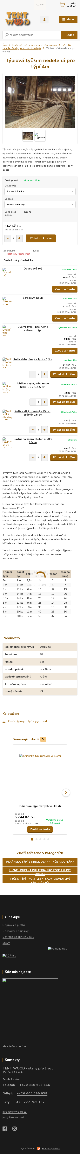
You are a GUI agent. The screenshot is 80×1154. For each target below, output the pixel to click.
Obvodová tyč (32, 268)
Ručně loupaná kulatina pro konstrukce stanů (40, 871)
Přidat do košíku (41, 238)
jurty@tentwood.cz (15, 1117)
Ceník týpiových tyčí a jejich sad (27, 721)
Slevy (6, 943)
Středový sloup (33, 298)
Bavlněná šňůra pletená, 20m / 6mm (33, 440)
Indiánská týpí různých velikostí (40, 806)
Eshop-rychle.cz (51, 1148)
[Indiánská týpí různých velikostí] (40, 774)
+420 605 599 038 (32, 1093)
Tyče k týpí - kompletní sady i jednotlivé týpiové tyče (38, 47)
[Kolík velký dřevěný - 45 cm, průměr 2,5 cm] (7, 415)
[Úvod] (18, 19)
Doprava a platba (14, 925)
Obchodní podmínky (16, 931)
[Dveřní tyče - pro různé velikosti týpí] (7, 330)
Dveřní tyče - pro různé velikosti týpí (32, 328)
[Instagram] (16, 1129)
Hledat (69, 35)
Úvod (5, 45)
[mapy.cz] (39, 1010)
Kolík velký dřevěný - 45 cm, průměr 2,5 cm (33, 413)
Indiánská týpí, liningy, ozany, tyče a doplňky (34, 45)
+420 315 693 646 (34, 1085)
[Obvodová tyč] (7, 272)
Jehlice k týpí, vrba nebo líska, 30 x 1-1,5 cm (33, 385)
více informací (13, 1046)
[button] (32, 839)
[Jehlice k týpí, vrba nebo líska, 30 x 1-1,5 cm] (7, 387)
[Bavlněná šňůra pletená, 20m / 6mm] (7, 442)
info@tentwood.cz (15, 1112)
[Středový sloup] (7, 301)
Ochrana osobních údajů (18, 937)
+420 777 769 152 (29, 1102)
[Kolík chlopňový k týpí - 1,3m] (7, 363)
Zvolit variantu (65, 289)
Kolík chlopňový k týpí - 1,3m (32, 359)
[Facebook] (6, 1129)
